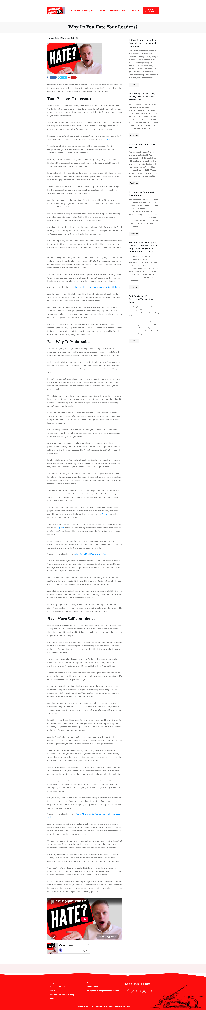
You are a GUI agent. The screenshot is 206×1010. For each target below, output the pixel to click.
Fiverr (104, 514)
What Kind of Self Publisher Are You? (90, 554)
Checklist (107, 139)
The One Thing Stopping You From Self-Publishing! (97, 287)
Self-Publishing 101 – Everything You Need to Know (141, 299)
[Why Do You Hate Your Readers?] (74, 58)
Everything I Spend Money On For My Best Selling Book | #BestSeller (144, 96)
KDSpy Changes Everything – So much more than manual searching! (143, 43)
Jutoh (61, 527)
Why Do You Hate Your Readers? (103, 26)
